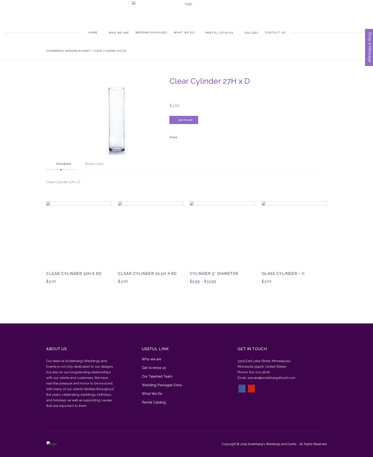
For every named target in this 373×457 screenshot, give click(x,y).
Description (63, 164)
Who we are (151, 359)
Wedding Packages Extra (162, 385)
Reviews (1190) (93, 164)
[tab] (61, 163)
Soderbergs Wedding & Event (68, 50)
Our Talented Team (157, 376)
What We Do (152, 394)
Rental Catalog (154, 402)
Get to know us (154, 368)
